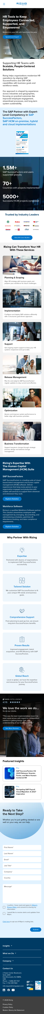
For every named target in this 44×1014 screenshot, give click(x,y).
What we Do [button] (8, 953)
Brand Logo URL (22, 4)
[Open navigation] (4, 4)
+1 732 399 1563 (11, 983)
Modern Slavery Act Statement (13, 1010)
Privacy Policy (7, 1004)
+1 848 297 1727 (14, 981)
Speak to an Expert (12, 37)
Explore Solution (12, 499)
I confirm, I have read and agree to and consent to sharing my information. (22, 907)
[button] (7, 946)
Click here (6, 922)
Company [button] (7, 961)
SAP (4, 767)
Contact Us (8, 968)
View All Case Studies (22, 238)
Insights (6, 946)
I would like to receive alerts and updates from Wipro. (23, 913)
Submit (35, 929)
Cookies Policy (8, 1007)
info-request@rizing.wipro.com (13, 986)
